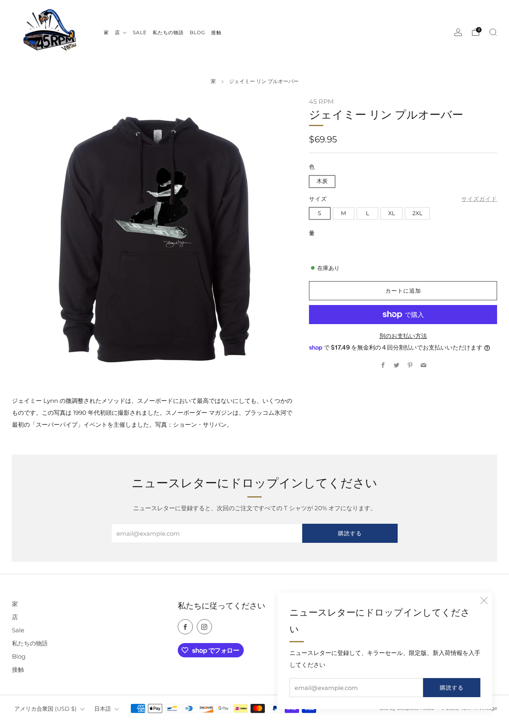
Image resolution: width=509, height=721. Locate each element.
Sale (18, 630)
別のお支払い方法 (403, 336)
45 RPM (321, 101)
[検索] (493, 32)
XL (391, 213)
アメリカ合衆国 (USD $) (45, 708)
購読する (452, 687)
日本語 (102, 708)
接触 (18, 669)
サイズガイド (479, 198)
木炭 (322, 181)
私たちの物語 (30, 643)
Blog (18, 656)
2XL (417, 213)
